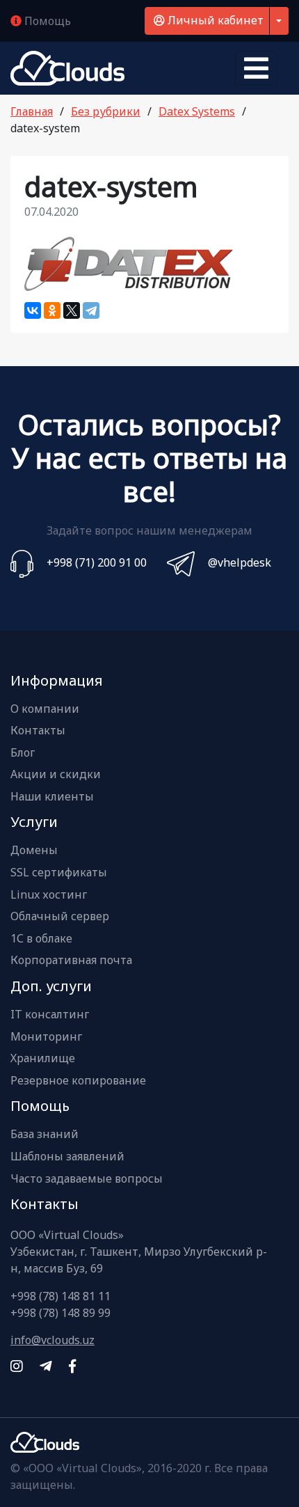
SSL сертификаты (58, 873)
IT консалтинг (49, 1015)
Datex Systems (197, 111)
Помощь (46, 21)
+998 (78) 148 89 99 (60, 1312)
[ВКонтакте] (32, 310)
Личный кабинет (214, 20)
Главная (31, 111)
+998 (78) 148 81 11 (60, 1296)
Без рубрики (105, 111)
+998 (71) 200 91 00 (97, 562)
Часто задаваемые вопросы (86, 1179)
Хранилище (42, 1058)
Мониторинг (46, 1037)
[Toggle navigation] (256, 68)
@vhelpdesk (239, 562)
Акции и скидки (55, 774)
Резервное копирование (78, 1081)
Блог (22, 753)
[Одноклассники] (52, 310)
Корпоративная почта (71, 960)
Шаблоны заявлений (67, 1157)
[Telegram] (91, 310)
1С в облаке (41, 939)
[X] (71, 310)
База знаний (44, 1134)
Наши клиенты (52, 797)
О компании (44, 709)
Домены (34, 850)
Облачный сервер (59, 916)
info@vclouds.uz (52, 1340)
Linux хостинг (48, 895)
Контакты (37, 731)
